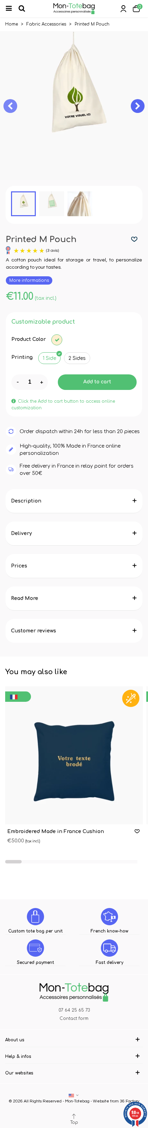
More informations (29, 280)
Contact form (74, 1018)
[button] (138, 106)
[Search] (24, 8)
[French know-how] (109, 916)
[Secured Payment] (35, 948)
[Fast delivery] (109, 948)
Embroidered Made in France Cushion (55, 831)
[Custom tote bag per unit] (35, 916)
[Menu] (11, 8)
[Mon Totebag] (74, 8)
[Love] (134, 239)
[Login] (123, 8)
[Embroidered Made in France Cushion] (74, 755)
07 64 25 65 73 (74, 1010)
